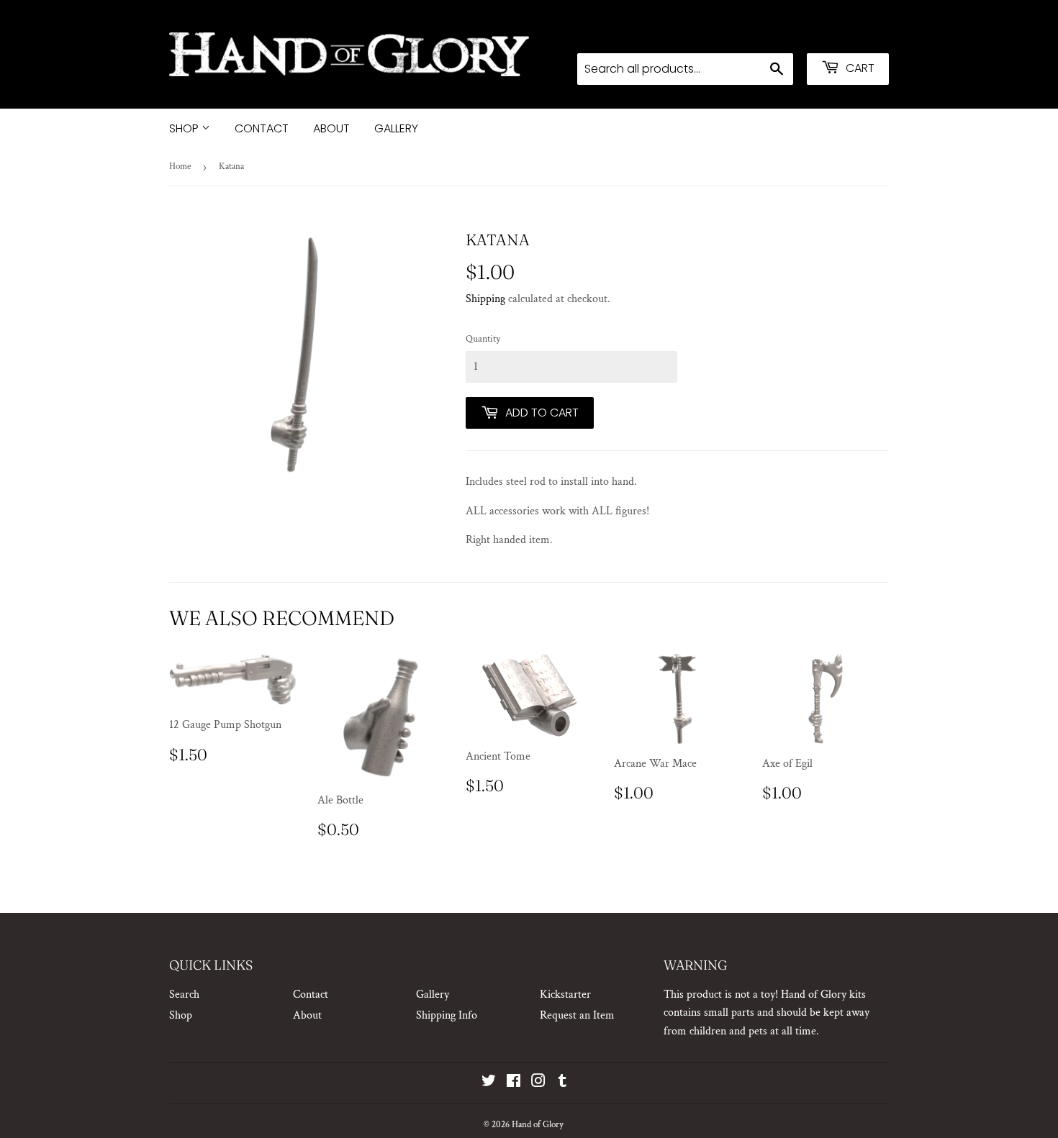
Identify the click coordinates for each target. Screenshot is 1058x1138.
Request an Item (577, 1015)
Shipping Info (446, 1015)
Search (184, 994)
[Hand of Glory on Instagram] (538, 1083)
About (331, 128)
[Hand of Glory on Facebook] (513, 1083)
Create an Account (849, 33)
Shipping (485, 298)
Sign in (775, 33)
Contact (262, 128)
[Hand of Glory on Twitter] (488, 1083)
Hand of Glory (538, 1125)
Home (180, 166)
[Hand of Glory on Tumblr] (562, 1083)
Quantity (483, 338)
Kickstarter (565, 994)
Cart (858, 68)
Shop (185, 128)
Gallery (396, 128)
